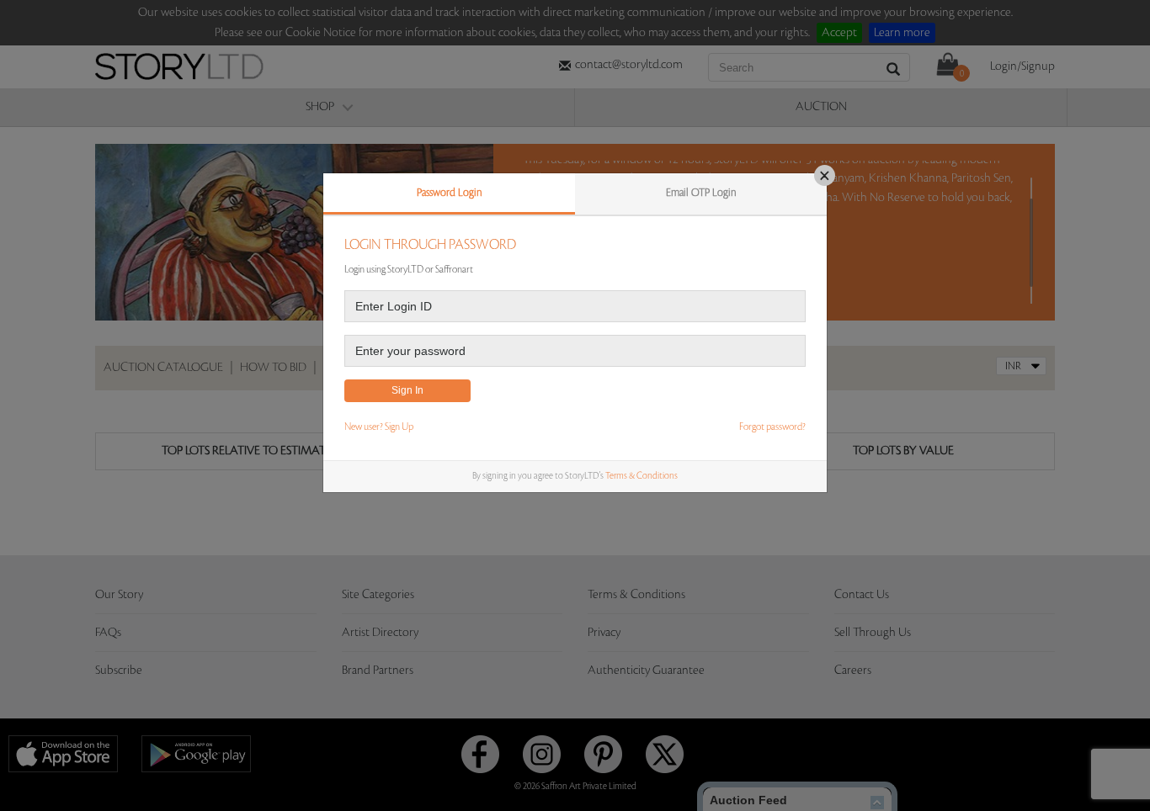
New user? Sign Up (378, 426)
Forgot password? (772, 426)
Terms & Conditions (641, 476)
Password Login (449, 193)
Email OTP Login (701, 193)
